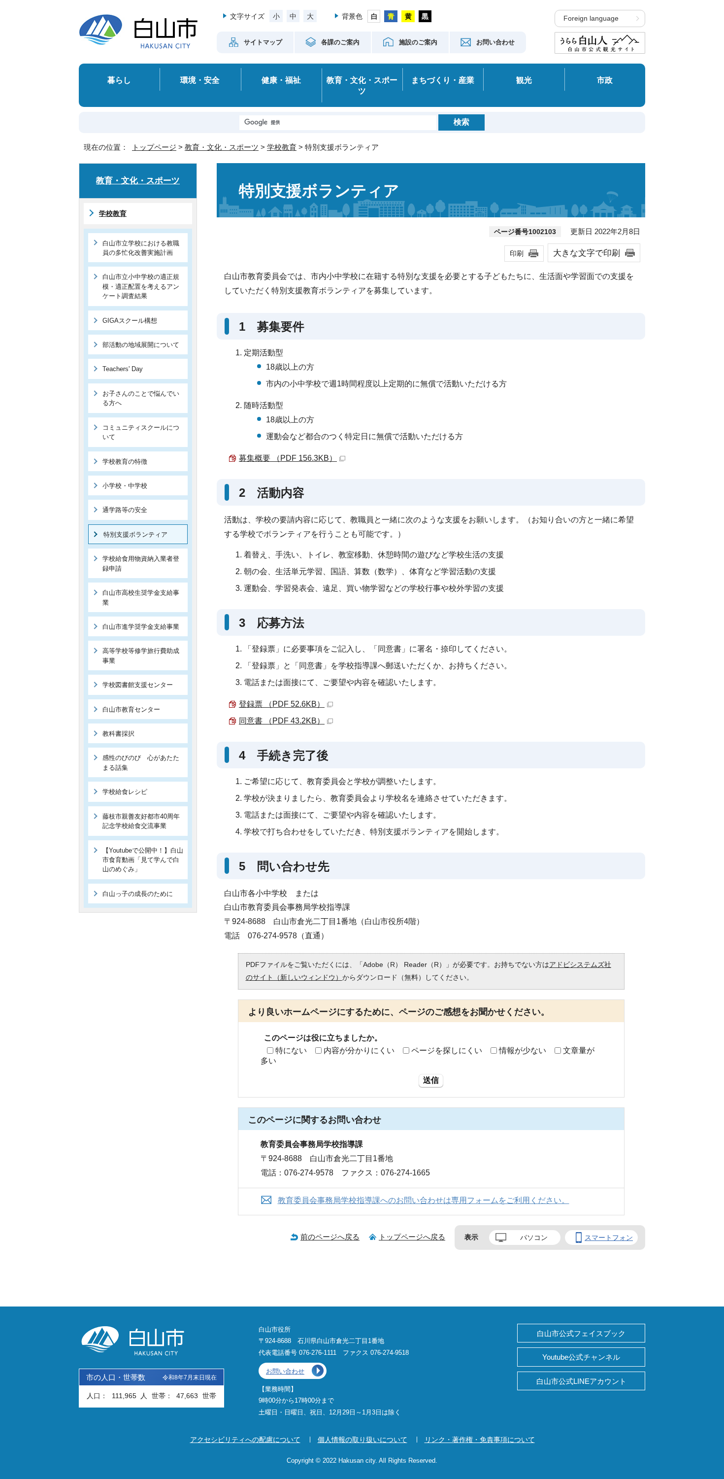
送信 (431, 1080)
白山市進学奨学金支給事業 (140, 626)
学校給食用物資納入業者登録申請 (140, 563)
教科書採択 (118, 733)
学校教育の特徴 (124, 461)
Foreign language (591, 18)
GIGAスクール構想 (129, 320)
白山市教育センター (131, 709)
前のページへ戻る (330, 1237)
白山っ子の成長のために (137, 893)
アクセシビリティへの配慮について (245, 1440)
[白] (374, 16)
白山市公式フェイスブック (581, 1333)
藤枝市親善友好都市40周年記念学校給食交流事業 (141, 821)
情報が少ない (522, 1050)
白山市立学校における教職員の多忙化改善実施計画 (140, 248)
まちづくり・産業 (442, 79)
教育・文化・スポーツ (362, 85)
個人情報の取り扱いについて (362, 1440)
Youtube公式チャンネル (581, 1357)
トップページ (154, 147)
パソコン (534, 1237)
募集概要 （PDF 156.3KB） (288, 458)
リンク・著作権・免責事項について (480, 1440)
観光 (524, 79)
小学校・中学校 (124, 485)
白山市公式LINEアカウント (581, 1381)
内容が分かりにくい (359, 1050)
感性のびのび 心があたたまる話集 (140, 762)
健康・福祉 (281, 79)
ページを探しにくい (446, 1050)
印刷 (517, 253)
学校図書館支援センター (137, 684)
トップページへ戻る (412, 1237)
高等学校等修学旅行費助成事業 (140, 655)
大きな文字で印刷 (586, 253)
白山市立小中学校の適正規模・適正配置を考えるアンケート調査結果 (140, 286)
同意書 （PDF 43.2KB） (282, 721)
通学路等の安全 (124, 510)
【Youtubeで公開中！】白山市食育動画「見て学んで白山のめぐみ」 (142, 860)
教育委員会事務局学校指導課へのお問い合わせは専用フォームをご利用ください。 (423, 1200)
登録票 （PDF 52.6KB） (282, 704)
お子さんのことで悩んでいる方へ (140, 398)
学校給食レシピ (124, 791)
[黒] (425, 16)
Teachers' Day (122, 369)
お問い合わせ (285, 1371)
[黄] (408, 16)
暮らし (119, 79)
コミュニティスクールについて (140, 432)
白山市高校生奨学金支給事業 (140, 597)
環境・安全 (200, 79)
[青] (390, 16)
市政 (605, 79)
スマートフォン (609, 1237)
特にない (291, 1050)
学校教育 (281, 147)
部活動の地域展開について (140, 344)
